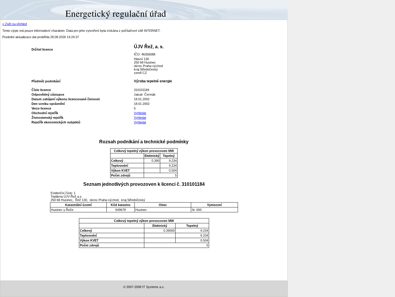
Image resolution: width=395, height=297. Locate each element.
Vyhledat (140, 113)
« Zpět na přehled (14, 24)
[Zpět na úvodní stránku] (21, 9)
